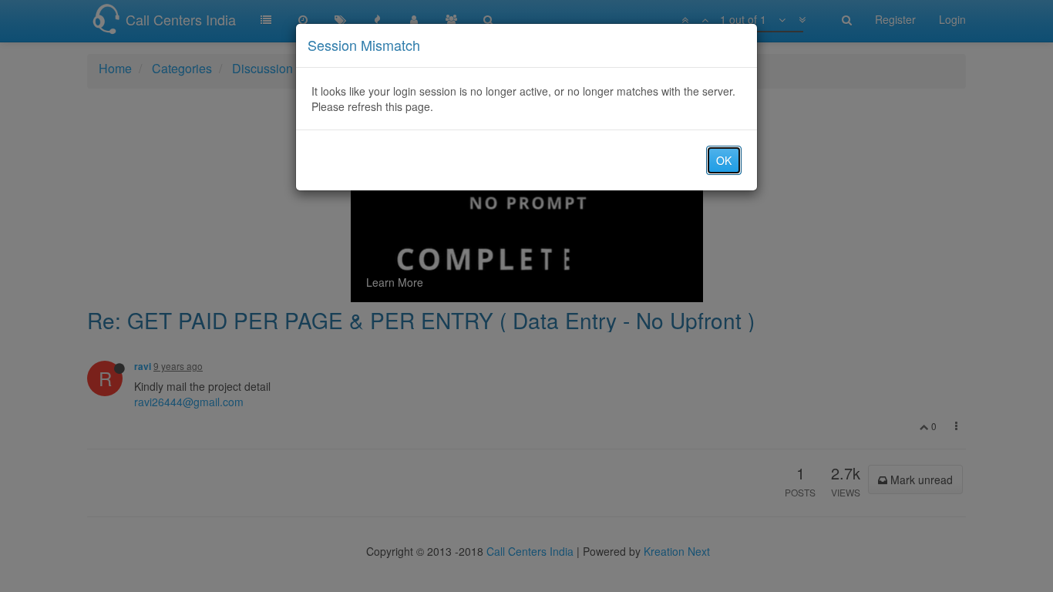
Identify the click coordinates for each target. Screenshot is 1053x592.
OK (724, 160)
